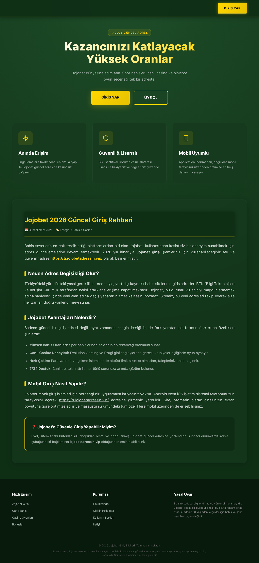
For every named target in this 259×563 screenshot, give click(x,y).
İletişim (97, 524)
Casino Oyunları (22, 517)
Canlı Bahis (19, 510)
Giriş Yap (232, 8)
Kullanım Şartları (103, 517)
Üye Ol (150, 97)
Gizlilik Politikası (103, 510)
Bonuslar (17, 524)
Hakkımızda (101, 503)
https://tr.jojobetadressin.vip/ (76, 258)
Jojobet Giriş (20, 503)
